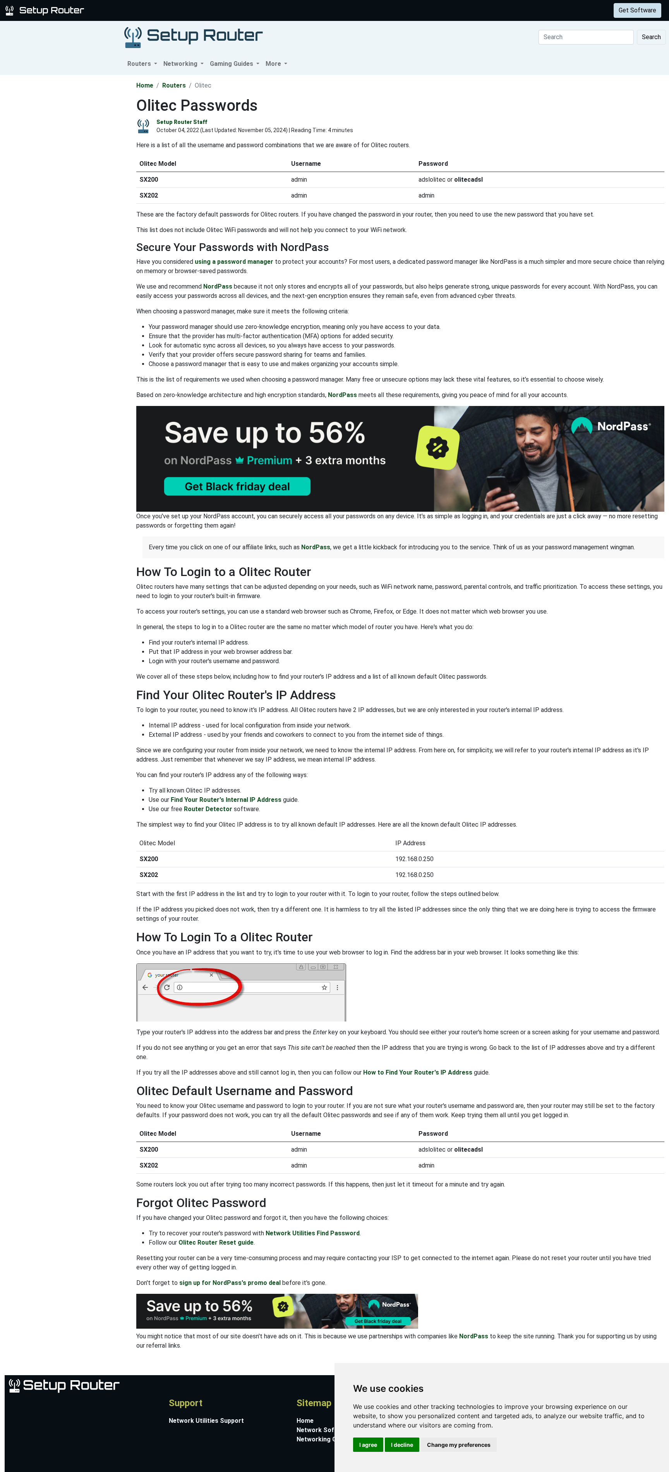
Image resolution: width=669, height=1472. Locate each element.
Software (193, 10)
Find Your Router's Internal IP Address (226, 799)
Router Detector (208, 809)
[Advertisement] (67, 191)
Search (651, 37)
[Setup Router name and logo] (46, 10)
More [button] (274, 63)
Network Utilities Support (206, 1420)
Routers (121, 10)
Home (144, 85)
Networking (156, 10)
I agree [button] (368, 1444)
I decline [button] (402, 1444)
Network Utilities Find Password (313, 1233)
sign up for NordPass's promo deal (230, 1282)
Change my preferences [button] (459, 1444)
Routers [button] (140, 63)
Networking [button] (181, 63)
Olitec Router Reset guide (216, 1242)
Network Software (324, 1430)
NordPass (217, 286)
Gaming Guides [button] (232, 63)
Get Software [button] (637, 10)
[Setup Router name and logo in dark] (193, 37)
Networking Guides (324, 1439)
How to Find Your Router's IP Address (417, 1072)
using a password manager (234, 261)
